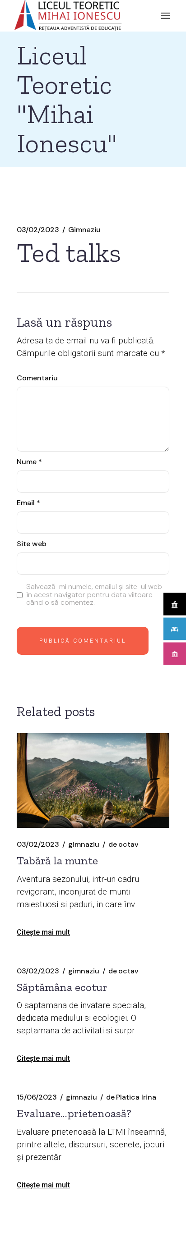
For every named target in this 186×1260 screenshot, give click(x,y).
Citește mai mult (43, 932)
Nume (29, 461)
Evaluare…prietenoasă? (74, 1113)
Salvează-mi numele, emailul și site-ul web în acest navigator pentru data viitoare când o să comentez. (94, 595)
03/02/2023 (38, 229)
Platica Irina (131, 1097)
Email (28, 502)
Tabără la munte (57, 860)
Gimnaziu (84, 229)
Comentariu (37, 378)
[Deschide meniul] (165, 15)
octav (123, 844)
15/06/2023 (37, 1097)
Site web (31, 543)
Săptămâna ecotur (62, 987)
